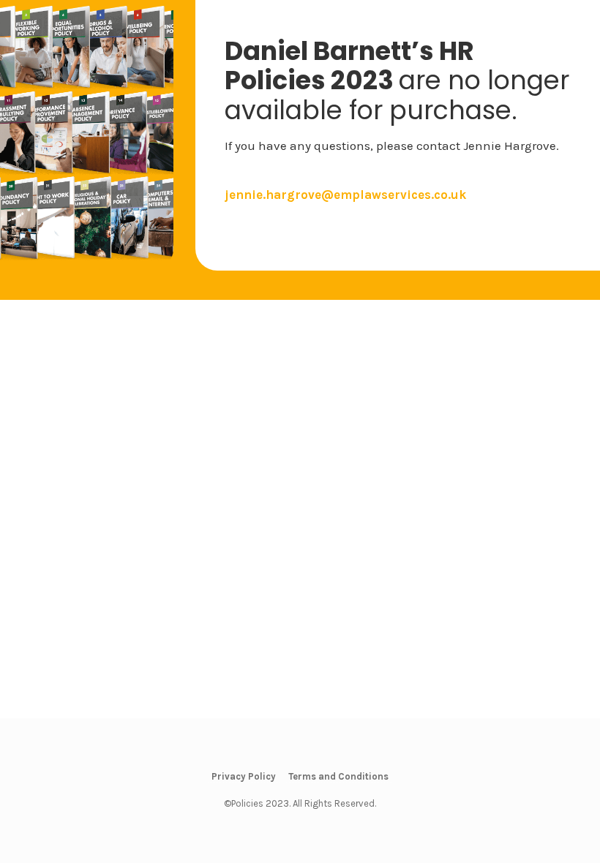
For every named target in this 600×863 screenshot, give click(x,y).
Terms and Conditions (338, 776)
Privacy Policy (243, 776)
